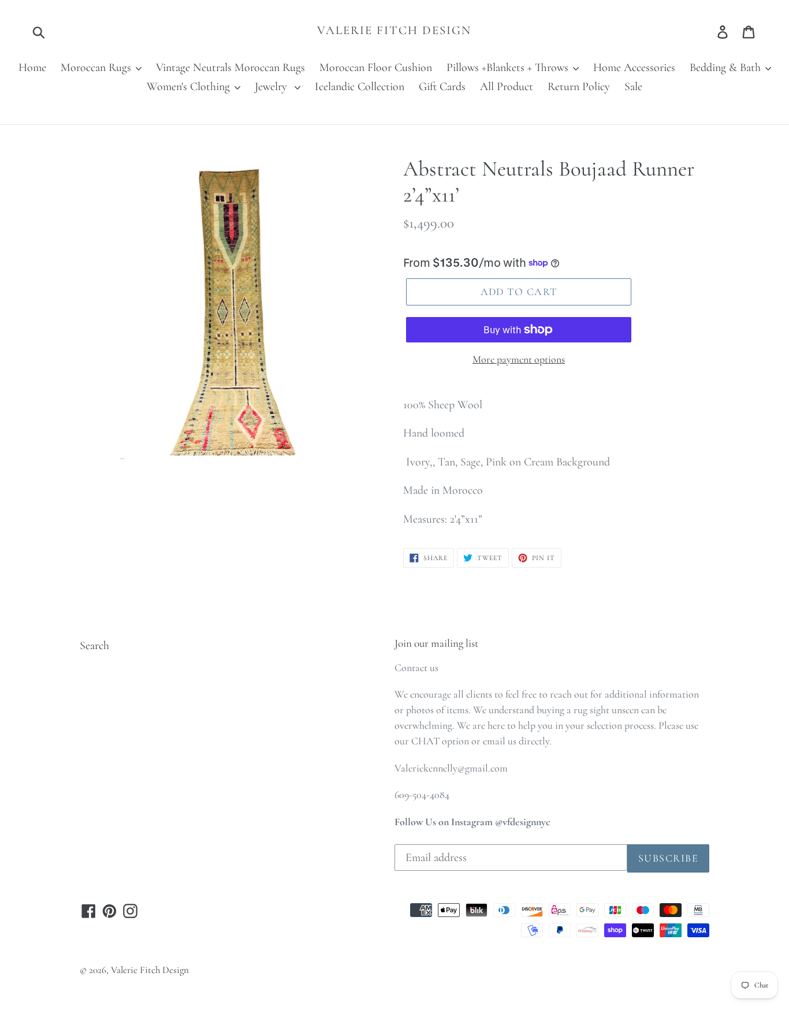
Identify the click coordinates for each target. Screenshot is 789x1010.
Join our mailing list (436, 643)
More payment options (518, 359)
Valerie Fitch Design (394, 30)
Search (94, 646)
